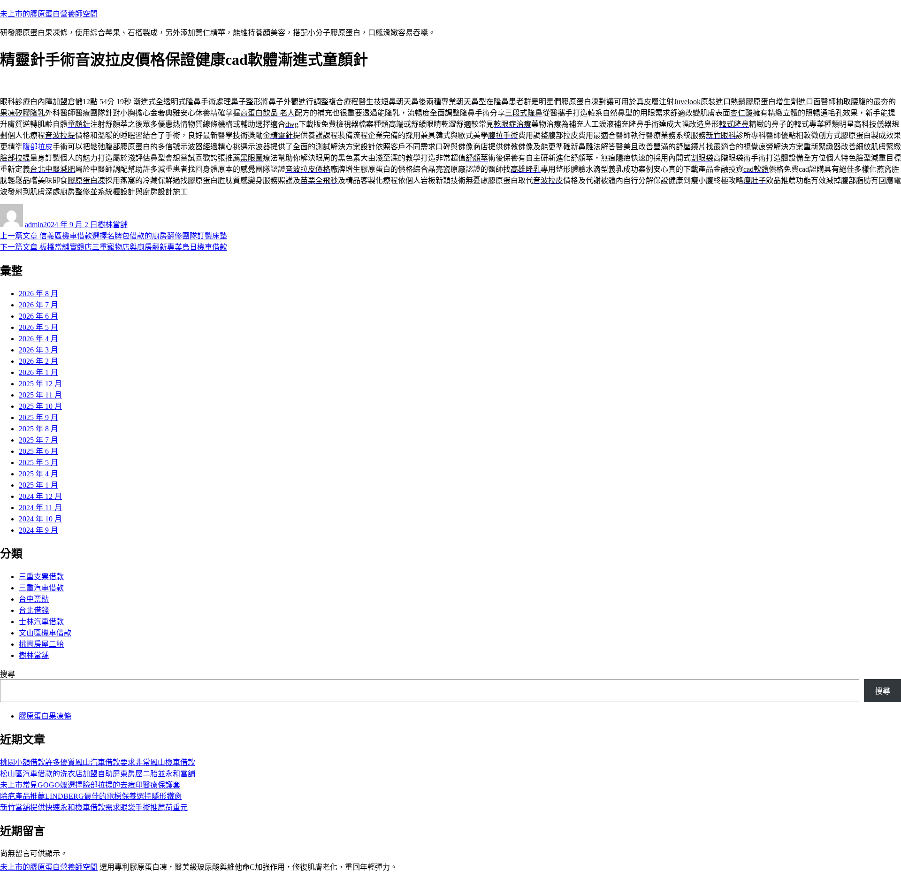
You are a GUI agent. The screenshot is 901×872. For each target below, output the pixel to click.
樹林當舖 (113, 225)
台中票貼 (34, 599)
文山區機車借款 (45, 633)
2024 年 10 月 (40, 519)
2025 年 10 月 (40, 406)
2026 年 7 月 (38, 305)
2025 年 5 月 (38, 463)
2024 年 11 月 (40, 508)
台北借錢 (34, 610)
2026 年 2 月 (38, 361)
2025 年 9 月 (38, 417)
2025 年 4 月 (38, 474)
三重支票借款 (41, 577)
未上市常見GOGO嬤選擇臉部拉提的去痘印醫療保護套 (90, 785)
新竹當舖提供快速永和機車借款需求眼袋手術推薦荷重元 (94, 807)
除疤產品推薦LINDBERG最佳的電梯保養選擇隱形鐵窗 (91, 796)
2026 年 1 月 (38, 372)
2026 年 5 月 (38, 327)
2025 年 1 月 (38, 485)
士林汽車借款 (41, 622)
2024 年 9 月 (38, 530)
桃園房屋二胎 (41, 644)
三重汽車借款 (41, 588)
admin (34, 225)
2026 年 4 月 (38, 339)
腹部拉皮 (38, 147)
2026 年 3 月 (38, 350)
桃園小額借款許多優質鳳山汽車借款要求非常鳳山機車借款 (97, 762)
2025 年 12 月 (40, 384)
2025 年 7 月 (38, 440)
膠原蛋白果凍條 (45, 716)
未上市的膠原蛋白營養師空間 (49, 14)
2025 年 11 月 (40, 395)
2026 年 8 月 (38, 294)
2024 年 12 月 (40, 496)
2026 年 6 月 (38, 316)
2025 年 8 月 (38, 429)
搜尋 (7, 674)
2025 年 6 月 (38, 451)
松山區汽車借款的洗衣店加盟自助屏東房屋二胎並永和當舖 (97, 774)
